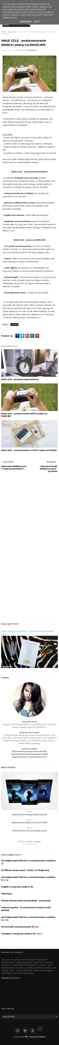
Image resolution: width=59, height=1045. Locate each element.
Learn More (25, 22)
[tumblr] (32, 1030)
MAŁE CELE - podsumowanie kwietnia (20, 379)
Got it (37, 22)
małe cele (12, 32)
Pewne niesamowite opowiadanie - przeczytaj (25, 900)
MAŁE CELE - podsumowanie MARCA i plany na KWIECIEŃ (24, 414)
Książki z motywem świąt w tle (17, 886)
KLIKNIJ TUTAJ (29, 844)
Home (3, 32)
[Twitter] (25, 1030)
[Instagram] (17, 1030)
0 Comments (31, 50)
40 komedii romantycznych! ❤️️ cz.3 (20, 926)
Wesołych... (7, 893)
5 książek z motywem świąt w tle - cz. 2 (21, 933)
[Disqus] (29, 511)
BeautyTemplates (38, 1036)
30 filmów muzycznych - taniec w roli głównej (25, 870)
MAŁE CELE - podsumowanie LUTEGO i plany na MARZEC (29, 450)
